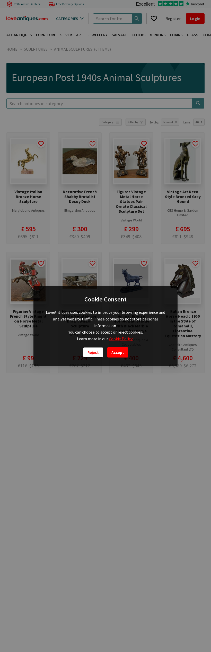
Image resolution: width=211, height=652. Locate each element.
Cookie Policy (121, 338)
